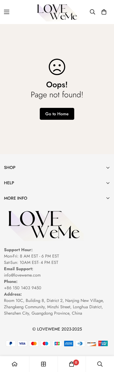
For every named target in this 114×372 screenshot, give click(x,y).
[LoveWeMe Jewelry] (57, 12)
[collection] (43, 364)
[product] (14, 364)
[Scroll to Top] (104, 344)
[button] (104, 12)
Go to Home (57, 114)
